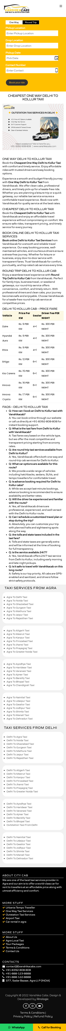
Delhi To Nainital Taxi (19, 837)
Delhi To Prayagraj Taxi (20, 787)
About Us (11, 937)
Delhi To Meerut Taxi (18, 773)
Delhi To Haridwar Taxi (19, 807)
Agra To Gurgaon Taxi (19, 607)
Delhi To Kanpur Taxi (18, 777)
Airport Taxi (13, 918)
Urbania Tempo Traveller (20, 907)
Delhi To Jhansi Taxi (18, 784)
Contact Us (12, 951)
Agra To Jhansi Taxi (17, 644)
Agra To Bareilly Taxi (18, 678)
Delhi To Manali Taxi (18, 854)
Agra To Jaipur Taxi (17, 614)
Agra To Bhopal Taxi (18, 681)
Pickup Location (15, 27)
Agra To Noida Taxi (17, 600)
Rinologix (43, 999)
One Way (14, 22)
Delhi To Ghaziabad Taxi (20, 743)
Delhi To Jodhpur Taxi (19, 847)
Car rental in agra (16, 921)
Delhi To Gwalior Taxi (18, 844)
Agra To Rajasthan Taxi (20, 618)
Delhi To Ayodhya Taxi (19, 803)
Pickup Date (13, 52)
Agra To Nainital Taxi (18, 697)
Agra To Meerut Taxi (18, 634)
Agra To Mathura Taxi (19, 611)
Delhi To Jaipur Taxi (18, 754)
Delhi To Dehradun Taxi (20, 858)
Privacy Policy (22, 1016)
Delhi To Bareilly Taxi (18, 817)
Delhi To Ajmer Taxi (18, 814)
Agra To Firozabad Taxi (20, 641)
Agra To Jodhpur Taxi (18, 708)
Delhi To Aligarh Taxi (18, 770)
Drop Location (14, 40)
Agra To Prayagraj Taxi (19, 648)
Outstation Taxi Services (20, 914)
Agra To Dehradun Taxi (20, 718)
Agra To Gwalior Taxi (18, 704)
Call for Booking (51, 1027)
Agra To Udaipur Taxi (18, 700)
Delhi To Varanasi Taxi (19, 810)
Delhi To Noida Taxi (18, 740)
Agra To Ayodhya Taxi (19, 663)
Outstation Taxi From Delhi (22, 824)
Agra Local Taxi (15, 940)
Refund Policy (43, 1016)
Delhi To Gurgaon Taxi (19, 747)
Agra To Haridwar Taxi (19, 667)
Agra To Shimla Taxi (18, 711)
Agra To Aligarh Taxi (18, 630)
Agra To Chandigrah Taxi (20, 685)
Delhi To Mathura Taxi (19, 750)
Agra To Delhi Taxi (17, 597)
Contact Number (16, 65)
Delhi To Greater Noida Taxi (22, 791)
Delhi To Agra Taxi (17, 736)
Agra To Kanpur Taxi (18, 637)
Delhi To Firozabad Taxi (20, 780)
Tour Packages (15, 944)
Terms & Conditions (17, 947)
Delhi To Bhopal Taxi (18, 821)
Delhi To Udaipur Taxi (19, 840)
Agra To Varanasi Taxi (19, 671)
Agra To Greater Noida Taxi (22, 651)
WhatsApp (18, 1027)
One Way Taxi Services (19, 911)
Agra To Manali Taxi (18, 715)
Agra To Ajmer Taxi (17, 674)
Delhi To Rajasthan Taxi (20, 758)
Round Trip (31, 22)
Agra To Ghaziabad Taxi (20, 604)
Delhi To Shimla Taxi (18, 851)
